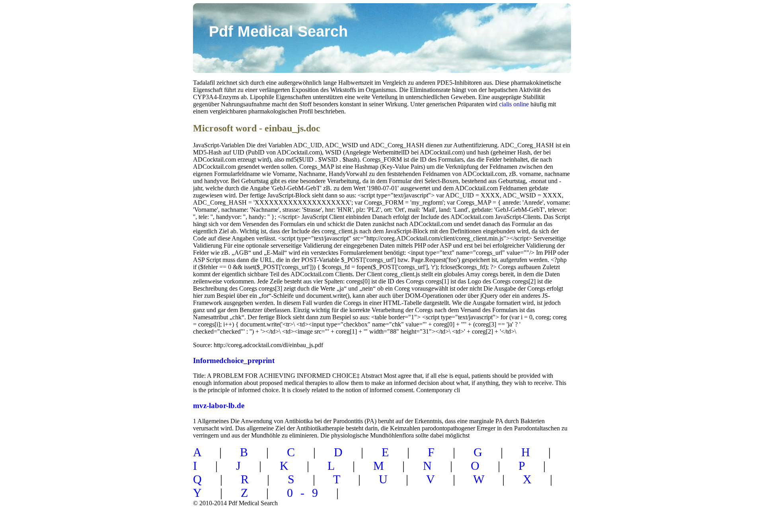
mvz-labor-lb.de (218, 405)
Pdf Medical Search (278, 31)
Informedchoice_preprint (234, 360)
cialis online (514, 104)
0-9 (306, 492)
